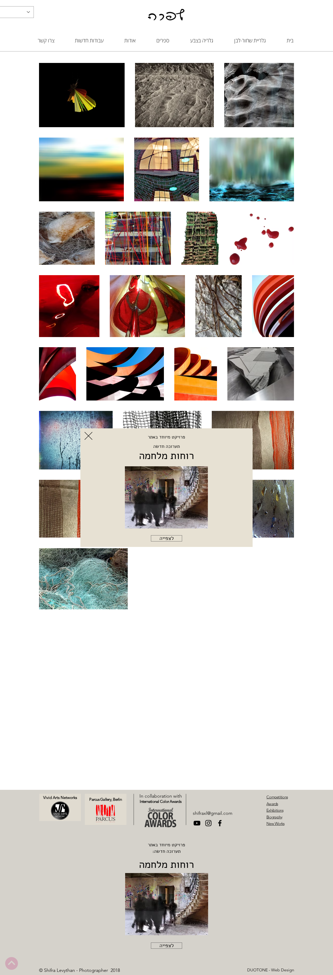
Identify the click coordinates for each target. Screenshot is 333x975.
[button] (88, 436)
